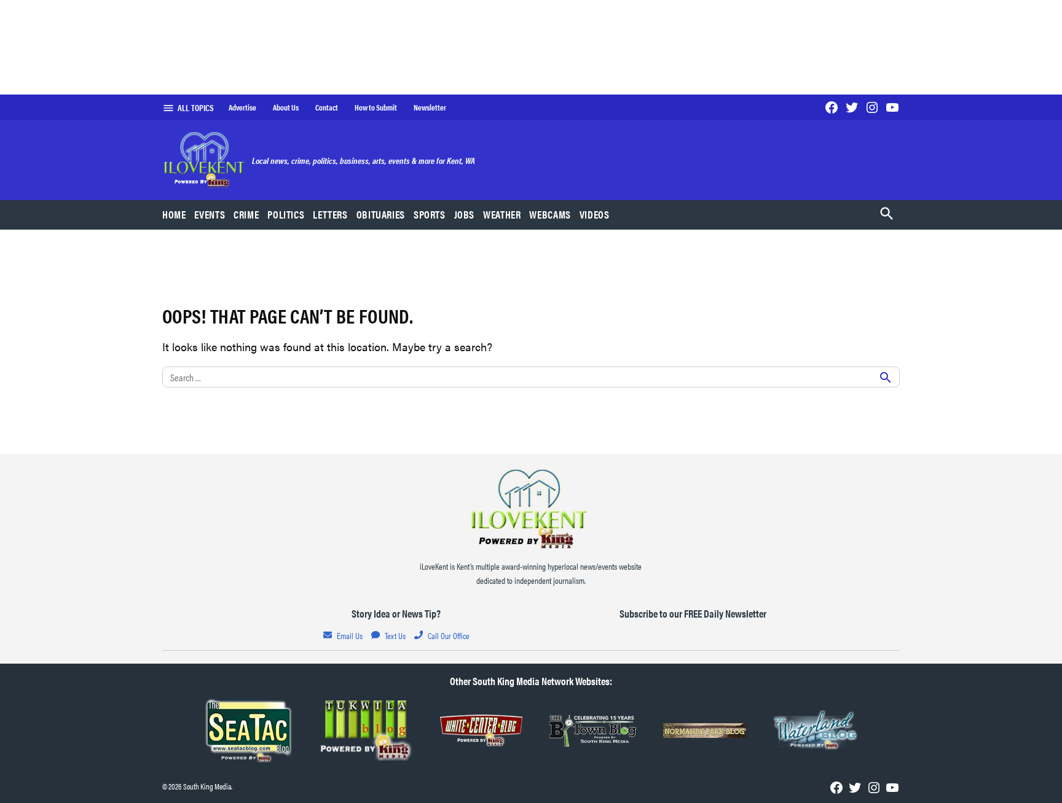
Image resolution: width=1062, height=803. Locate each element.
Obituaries (380, 214)
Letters (330, 214)
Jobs (464, 214)
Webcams (549, 214)
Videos (595, 214)
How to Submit (376, 107)
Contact (326, 107)
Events (209, 214)
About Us (286, 107)
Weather (502, 214)
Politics (285, 214)
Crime (246, 214)
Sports (430, 214)
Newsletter (430, 107)
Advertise (242, 107)
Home (174, 214)
